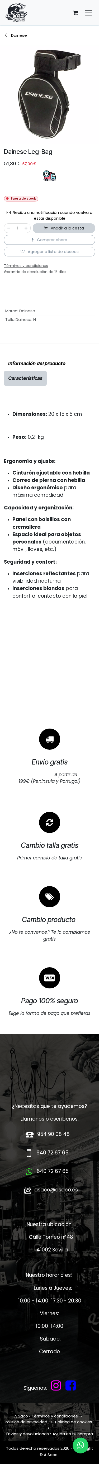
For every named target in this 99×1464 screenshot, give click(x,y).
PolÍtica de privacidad (26, 1422)
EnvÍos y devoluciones (27, 1434)
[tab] (37, 363)
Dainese (18, 35)
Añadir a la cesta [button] (67, 228)
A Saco (21, 1416)
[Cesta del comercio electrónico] (75, 13)
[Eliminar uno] (8, 228)
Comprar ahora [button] (51, 239)
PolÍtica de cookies (73, 1422)
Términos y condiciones (55, 1416)
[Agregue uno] (26, 228)
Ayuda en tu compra (73, 1434)
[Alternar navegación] (88, 13)
